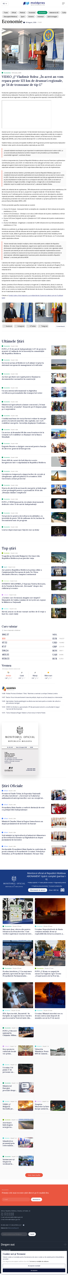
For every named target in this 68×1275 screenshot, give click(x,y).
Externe (31, 17)
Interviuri (41, 17)
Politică (22, 13)
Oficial (14, 13)
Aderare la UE (53, 13)
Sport (23, 17)
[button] (62, 563)
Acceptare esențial (34, 1266)
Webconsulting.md (13, 1228)
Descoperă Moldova (10, 17)
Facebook (9, 326)
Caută (32, 1234)
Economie (12, 21)
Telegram (44, 326)
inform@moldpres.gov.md (12, 1219)
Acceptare (34, 1270)
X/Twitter (33, 326)
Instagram (20, 326)
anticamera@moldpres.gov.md (14, 1217)
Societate (32, 13)
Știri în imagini (52, 17)
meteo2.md (17, 669)
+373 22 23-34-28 (9, 1213)
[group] (34, 557)
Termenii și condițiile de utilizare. (39, 1261)
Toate (6, 13)
